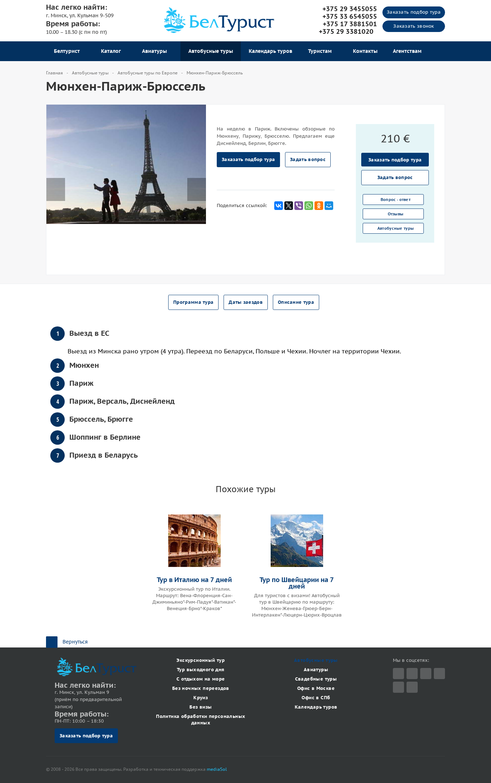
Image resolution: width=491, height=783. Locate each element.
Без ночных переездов (200, 688)
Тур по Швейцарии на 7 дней (297, 583)
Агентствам (407, 51)
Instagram (439, 673)
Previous (55, 182)
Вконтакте (425, 673)
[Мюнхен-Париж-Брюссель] (126, 163)
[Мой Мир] (329, 205)
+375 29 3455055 (349, 9)
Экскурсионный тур (200, 660)
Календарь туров (270, 51)
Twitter (398, 673)
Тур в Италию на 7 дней (194, 580)
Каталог (112, 51)
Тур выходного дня (201, 670)
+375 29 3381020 (348, 31)
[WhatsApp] (308, 205)
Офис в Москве (316, 688)
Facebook (412, 673)
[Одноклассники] (319, 205)
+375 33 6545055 (349, 16)
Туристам (321, 51)
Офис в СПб (316, 698)
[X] (288, 205)
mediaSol (217, 769)
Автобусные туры (210, 51)
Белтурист (68, 51)
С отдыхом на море (200, 679)
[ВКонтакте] (278, 205)
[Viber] (298, 205)
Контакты (365, 51)
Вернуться (75, 641)
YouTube (398, 687)
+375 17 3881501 (350, 24)
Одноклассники (412, 687)
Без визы (200, 707)
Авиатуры (156, 51)
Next (200, 182)
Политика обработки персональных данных (200, 719)
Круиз (200, 698)
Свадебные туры (316, 679)
